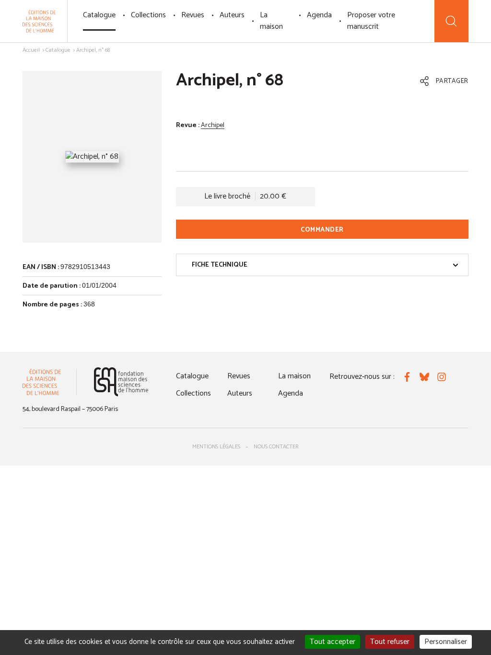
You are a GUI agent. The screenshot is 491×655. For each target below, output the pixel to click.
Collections (148, 15)
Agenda (319, 15)
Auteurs (232, 15)
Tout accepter (332, 641)
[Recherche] (451, 21)
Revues (192, 15)
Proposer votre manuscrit (371, 21)
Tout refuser (389, 641)
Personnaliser (445, 641)
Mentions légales (216, 446)
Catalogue (99, 15)
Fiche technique (219, 264)
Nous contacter (276, 446)
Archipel (212, 125)
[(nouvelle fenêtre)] (121, 382)
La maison (271, 21)
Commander (322, 229)
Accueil (31, 50)
